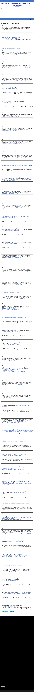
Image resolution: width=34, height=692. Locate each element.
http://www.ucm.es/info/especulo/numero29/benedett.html (11, 331)
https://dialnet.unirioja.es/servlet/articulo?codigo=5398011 (10, 54)
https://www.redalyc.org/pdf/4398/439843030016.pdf (9, 88)
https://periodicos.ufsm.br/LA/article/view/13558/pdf (9, 61)
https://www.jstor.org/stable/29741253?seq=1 (16, 284)
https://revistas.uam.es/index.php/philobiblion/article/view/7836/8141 (11, 30)
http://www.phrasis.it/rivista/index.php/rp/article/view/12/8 (22, 74)
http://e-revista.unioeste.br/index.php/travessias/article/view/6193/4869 (16, 143)
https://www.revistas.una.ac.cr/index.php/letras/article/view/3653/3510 (12, 580)
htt (2, 48)
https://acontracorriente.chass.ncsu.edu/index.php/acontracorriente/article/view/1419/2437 (19, 165)
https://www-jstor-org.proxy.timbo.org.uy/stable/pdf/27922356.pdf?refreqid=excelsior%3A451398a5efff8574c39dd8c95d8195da (15, 571)
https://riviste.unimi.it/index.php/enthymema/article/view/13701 (11, 278)
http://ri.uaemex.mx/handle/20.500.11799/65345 (9, 391)
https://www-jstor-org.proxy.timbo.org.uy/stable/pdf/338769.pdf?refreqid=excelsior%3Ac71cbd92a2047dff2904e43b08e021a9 (13, 360)
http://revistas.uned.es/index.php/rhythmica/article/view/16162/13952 (20, 67)
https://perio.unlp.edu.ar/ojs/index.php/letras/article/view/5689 (11, 344)
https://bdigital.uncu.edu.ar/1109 (6, 102)
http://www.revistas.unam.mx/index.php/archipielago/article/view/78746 (12, 265)
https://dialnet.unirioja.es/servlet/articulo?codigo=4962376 (15, 541)
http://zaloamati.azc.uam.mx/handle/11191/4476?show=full (15, 384)
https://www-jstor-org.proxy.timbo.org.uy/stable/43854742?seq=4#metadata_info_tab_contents (16, 157)
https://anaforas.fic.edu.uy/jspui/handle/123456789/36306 (10, 606)
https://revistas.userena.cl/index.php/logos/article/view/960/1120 (19, 271)
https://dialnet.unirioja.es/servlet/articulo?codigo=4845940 (11, 230)
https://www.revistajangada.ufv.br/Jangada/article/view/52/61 (10, 130)
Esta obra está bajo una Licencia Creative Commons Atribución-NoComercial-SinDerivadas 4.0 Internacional (16, 688)
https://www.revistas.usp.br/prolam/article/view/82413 (10, 243)
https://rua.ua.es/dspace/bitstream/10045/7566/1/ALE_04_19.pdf (18, 547)
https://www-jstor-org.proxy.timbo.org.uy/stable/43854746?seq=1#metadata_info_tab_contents (16, 80)
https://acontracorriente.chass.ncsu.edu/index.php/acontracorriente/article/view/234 (14, 151)
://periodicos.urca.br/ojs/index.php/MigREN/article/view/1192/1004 (12, 48)
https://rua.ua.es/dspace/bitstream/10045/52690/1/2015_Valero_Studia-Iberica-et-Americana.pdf (16, 593)
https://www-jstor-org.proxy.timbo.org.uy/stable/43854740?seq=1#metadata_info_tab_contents (16, 207)
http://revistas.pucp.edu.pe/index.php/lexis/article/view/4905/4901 (11, 116)
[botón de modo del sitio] (30, 19)
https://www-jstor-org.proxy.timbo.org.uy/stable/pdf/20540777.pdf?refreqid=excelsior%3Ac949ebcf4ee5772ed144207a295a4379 (12, 308)
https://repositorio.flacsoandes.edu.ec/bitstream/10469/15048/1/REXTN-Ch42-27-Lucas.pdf (15, 378)
